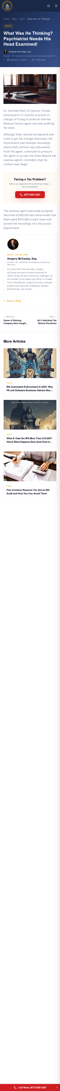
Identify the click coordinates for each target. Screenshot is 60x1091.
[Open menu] (56, 5)
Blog (14, 19)
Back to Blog (14, 300)
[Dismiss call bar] (57, 1087)
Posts (22, 19)
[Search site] (48, 5)
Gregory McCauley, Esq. (20, 51)
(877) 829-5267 (32, 194)
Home (6, 19)
